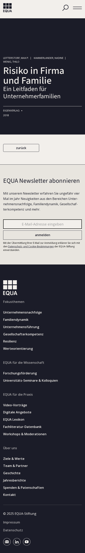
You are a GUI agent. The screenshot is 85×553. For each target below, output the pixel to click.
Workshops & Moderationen (24, 434)
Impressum (11, 522)
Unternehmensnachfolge (22, 312)
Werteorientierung (18, 349)
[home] (7, 8)
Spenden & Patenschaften (23, 488)
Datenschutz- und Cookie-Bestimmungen (31, 246)
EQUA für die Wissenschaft (23, 362)
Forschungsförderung (20, 373)
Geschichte (12, 473)
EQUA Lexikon (13, 420)
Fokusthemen (13, 302)
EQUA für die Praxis (18, 394)
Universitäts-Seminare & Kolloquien (30, 381)
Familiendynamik (15, 320)
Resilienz (10, 341)
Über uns (10, 448)
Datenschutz (13, 530)
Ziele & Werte (14, 459)
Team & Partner (15, 466)
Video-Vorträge (15, 405)
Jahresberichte (14, 480)
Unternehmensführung (21, 327)
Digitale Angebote (17, 412)
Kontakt (9, 495)
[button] (77, 8)
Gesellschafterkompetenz (23, 334)
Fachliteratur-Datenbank (22, 427)
